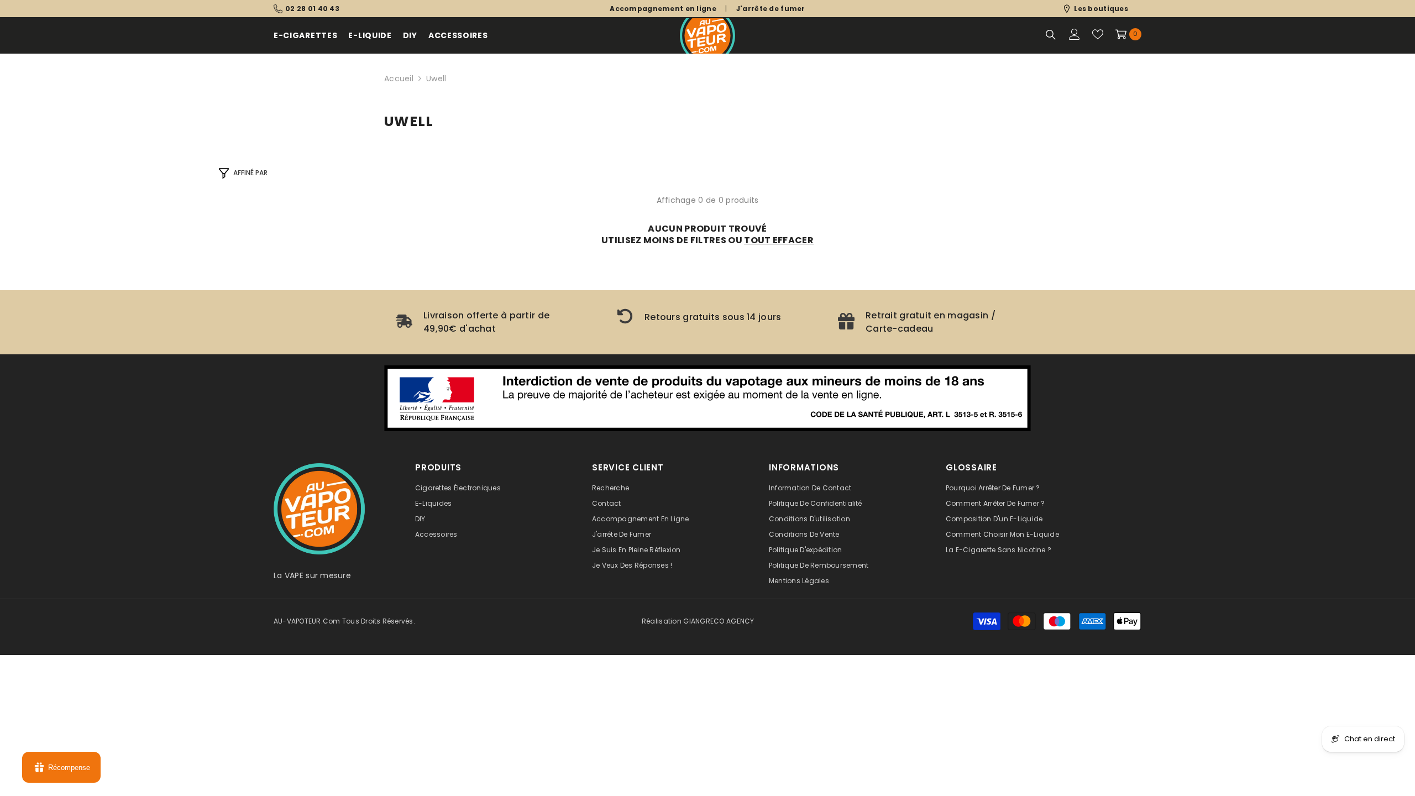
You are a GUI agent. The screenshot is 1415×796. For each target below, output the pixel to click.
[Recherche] (1051, 34)
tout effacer (779, 240)
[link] (486, 322)
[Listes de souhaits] (1097, 34)
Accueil (398, 78)
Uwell (436, 78)
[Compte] (1074, 34)
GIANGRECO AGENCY (718, 621)
